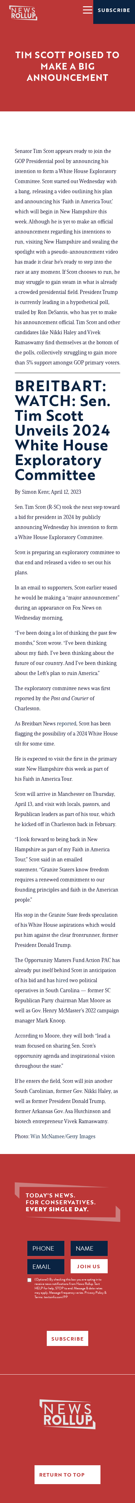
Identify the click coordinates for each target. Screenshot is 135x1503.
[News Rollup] (23, 13)
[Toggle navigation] (87, 9)
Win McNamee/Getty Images (62, 1136)
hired (62, 980)
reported (66, 723)
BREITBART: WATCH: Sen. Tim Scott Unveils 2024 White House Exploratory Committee (63, 429)
